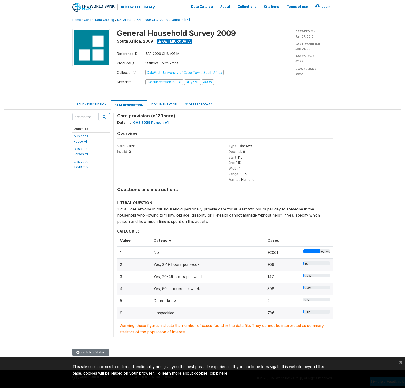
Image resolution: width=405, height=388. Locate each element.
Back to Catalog (92, 352)
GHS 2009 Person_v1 (151, 122)
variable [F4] (181, 20)
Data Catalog (202, 6)
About (225, 6)
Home (76, 20)
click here (218, 373)
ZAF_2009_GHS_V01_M (152, 20)
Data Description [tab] (129, 105)
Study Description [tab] (91, 104)
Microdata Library (138, 7)
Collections (247, 6)
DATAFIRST (125, 20)
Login (326, 6)
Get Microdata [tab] (200, 104)
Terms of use (297, 6)
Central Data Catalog (99, 20)
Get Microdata (176, 41)
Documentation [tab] (164, 104)
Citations (271, 6)
